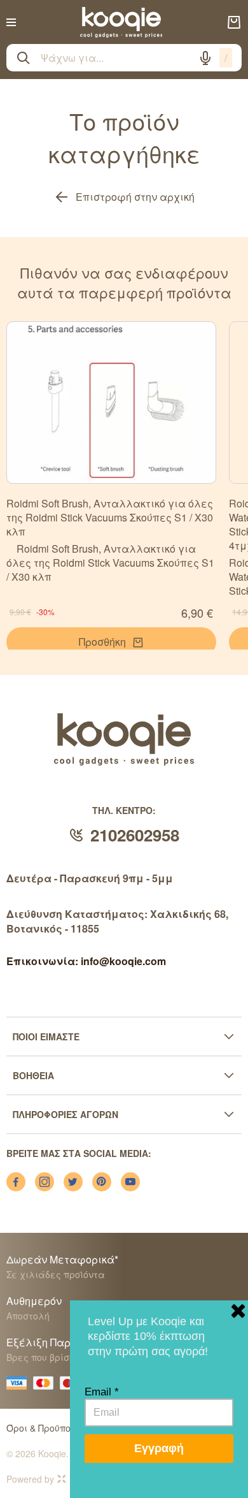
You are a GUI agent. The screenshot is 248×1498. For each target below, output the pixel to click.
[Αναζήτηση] (23, 58)
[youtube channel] (130, 1181)
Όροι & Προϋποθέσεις (53, 1428)
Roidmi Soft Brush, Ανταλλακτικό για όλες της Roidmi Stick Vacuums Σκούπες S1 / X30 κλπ (109, 517)
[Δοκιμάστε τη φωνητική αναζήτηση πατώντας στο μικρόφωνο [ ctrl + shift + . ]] (205, 58)
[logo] (121, 22)
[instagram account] (44, 1181)
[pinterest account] (101, 1181)
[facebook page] (15, 1181)
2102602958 (134, 835)
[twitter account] (73, 1181)
